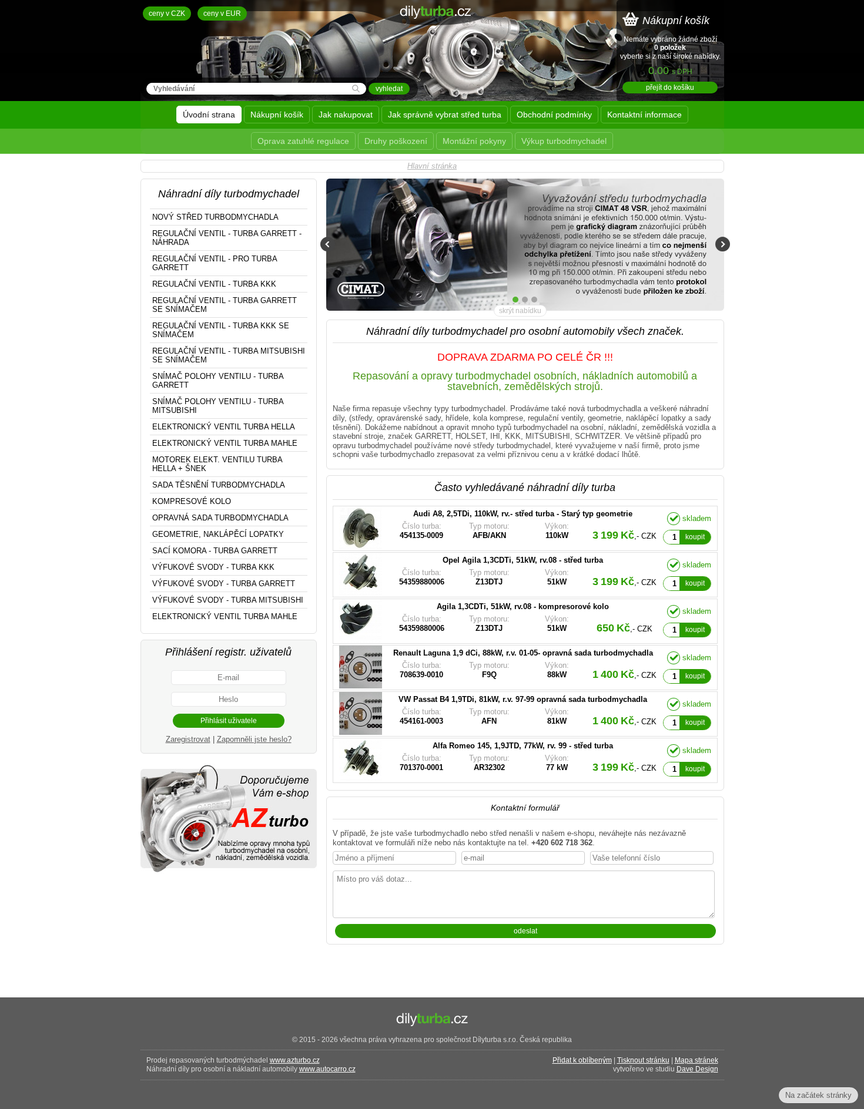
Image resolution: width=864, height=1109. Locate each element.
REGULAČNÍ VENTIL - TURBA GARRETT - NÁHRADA (227, 238)
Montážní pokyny (474, 141)
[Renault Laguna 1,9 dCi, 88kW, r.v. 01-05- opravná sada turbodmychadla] (497, 668)
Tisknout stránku (643, 1060)
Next (722, 244)
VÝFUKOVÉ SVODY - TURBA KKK (213, 567)
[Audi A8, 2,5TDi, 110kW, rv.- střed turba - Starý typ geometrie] (497, 528)
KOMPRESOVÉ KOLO (191, 501)
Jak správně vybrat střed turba (444, 114)
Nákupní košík (276, 114)
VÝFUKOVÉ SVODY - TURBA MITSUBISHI (227, 600)
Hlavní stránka (432, 166)
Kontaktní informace (644, 114)
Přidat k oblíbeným (582, 1060)
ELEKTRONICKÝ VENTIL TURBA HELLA (223, 426)
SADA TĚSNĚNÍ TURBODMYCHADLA (218, 484)
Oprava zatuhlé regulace (303, 141)
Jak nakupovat (346, 114)
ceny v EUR (222, 13)
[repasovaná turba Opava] (228, 871)
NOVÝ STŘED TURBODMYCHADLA (215, 217)
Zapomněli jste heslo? (254, 739)
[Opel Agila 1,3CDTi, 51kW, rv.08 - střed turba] (497, 575)
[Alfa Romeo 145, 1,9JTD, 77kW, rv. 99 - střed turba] (497, 760)
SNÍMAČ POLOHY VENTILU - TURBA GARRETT (218, 380)
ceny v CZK (167, 13)
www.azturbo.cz (295, 1060)
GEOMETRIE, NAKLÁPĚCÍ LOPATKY (218, 534)
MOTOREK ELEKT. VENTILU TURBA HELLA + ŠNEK (217, 464)
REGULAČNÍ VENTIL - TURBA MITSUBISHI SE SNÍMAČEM (228, 355)
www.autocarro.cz (327, 1069)
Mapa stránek (696, 1060)
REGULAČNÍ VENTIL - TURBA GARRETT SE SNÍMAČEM (224, 305)
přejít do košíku (670, 87)
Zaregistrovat (188, 739)
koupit (695, 537)
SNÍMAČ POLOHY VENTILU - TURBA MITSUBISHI (218, 406)
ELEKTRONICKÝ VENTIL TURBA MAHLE (224, 443)
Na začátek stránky (818, 1095)
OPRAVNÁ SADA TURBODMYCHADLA (220, 517)
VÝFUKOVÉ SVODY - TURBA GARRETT (223, 583)
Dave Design (697, 1069)
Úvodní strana (209, 114)
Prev (327, 244)
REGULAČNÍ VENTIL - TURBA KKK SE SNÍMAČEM (220, 330)
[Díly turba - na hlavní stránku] (432, 43)
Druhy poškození (395, 141)
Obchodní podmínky (554, 114)
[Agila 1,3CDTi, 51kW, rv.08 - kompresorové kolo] (497, 621)
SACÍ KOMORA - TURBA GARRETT (214, 550)
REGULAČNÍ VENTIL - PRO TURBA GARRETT (214, 263)
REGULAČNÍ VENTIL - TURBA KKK (214, 284)
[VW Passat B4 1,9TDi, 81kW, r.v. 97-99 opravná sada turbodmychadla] (497, 714)
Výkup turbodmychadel (564, 141)
